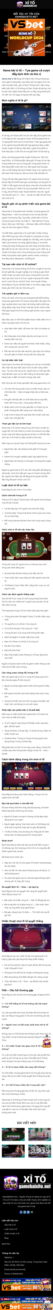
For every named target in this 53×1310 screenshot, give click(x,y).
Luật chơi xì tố (10, 1229)
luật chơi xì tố (18, 489)
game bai (6, 1243)
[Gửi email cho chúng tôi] (32, 1212)
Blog (6, 1238)
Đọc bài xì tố (10, 1224)
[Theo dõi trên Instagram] (24, 1212)
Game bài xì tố (9, 78)
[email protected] (17, 1269)
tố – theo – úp (22, 195)
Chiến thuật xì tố (11, 1233)
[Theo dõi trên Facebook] (21, 1212)
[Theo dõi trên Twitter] (28, 1212)
